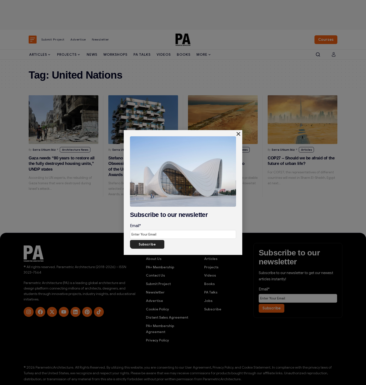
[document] (183, 192)
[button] (238, 134)
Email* (135, 225)
